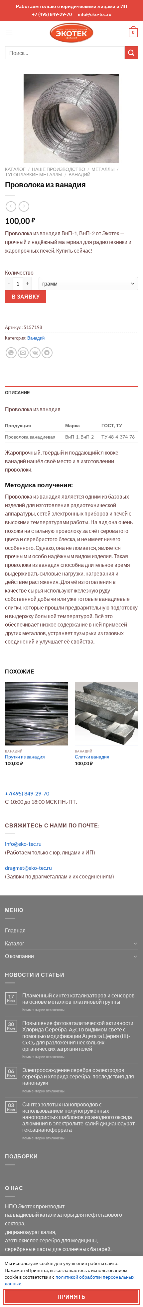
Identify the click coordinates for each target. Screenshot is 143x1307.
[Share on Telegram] (47, 352)
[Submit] (131, 52)
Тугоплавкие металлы (33, 174)
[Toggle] (135, 943)
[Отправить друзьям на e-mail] (23, 352)
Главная (15, 930)
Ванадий (79, 174)
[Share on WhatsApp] (11, 352)
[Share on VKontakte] (35, 352)
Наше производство (58, 169)
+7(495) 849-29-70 (27, 793)
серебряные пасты (28, 1249)
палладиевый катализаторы (39, 1214)
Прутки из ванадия (25, 756)
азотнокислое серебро (32, 1240)
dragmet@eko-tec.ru (28, 867)
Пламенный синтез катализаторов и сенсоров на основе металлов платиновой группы (78, 998)
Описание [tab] (17, 392)
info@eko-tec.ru (94, 14)
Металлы (102, 169)
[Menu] (9, 33)
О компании (19, 956)
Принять (71, 1297)
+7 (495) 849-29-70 (52, 14)
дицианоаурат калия (30, 1232)
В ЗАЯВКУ (26, 297)
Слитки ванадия (92, 756)
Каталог (15, 169)
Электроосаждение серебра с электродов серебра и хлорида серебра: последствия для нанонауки (78, 1076)
